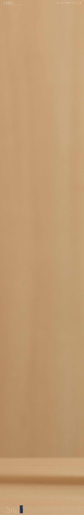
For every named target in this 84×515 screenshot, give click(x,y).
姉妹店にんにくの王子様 (21, 509)
